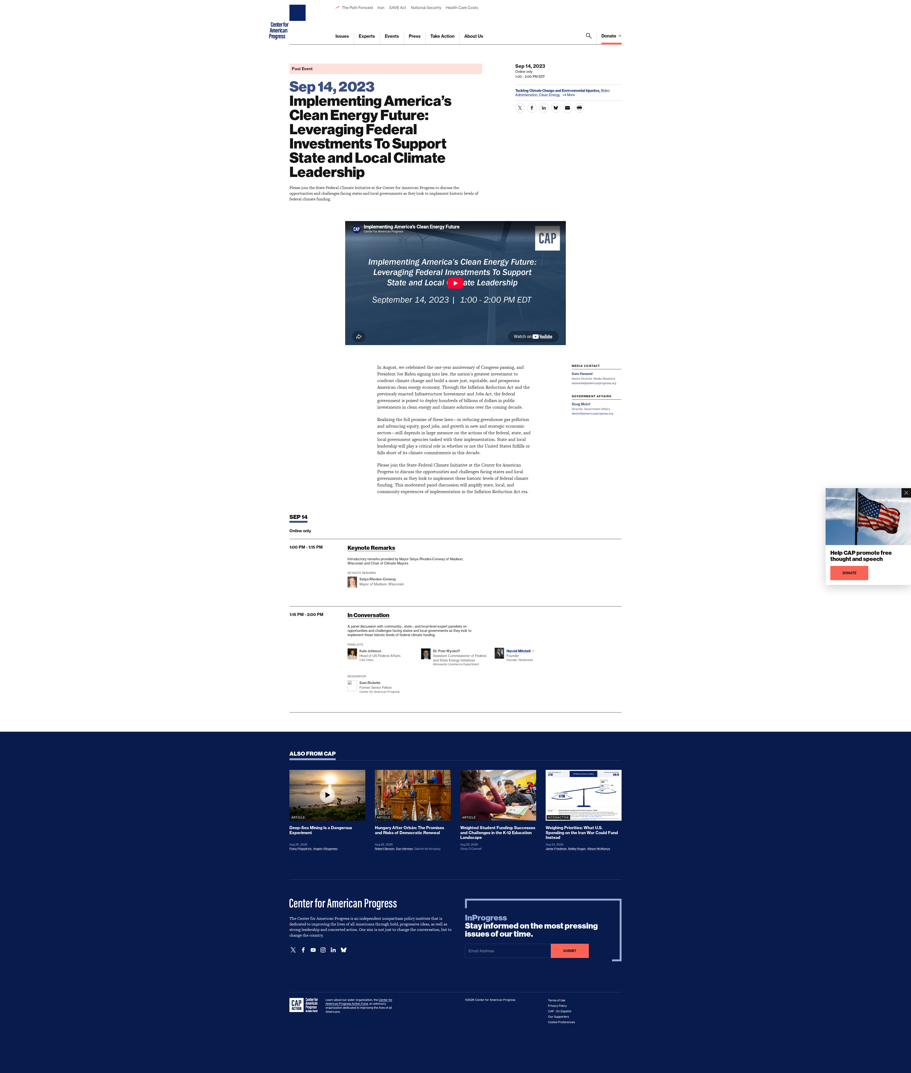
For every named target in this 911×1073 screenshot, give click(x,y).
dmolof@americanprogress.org (592, 413)
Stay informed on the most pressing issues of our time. (531, 926)
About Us (473, 36)
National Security (426, 7)
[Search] (589, 39)
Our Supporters (558, 1016)
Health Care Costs (462, 7)
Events (392, 36)
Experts (367, 36)
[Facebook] (303, 950)
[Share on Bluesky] (555, 108)
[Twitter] (293, 950)
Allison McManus (598, 849)
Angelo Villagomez (325, 849)
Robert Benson (385, 849)
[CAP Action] (305, 1005)
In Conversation (368, 615)
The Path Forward (357, 7)
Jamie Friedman (556, 849)
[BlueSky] (343, 950)
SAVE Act (397, 7)
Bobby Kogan (577, 849)
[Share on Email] (567, 108)
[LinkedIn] (333, 950)
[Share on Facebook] (532, 108)
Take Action (442, 36)
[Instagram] (323, 950)
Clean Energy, (550, 95)
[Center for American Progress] (298, 22)
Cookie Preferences (561, 1022)
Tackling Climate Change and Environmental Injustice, (558, 90)
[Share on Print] (579, 108)
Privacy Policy (557, 1006)
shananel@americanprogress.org (594, 383)
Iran (381, 7)
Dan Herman (404, 849)
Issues (342, 36)
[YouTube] (313, 950)
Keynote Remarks (371, 547)
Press (415, 36)
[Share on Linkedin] (543, 108)
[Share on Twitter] (520, 108)
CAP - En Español (559, 1011)
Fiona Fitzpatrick (300, 849)
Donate (609, 36)
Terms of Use (556, 1000)
